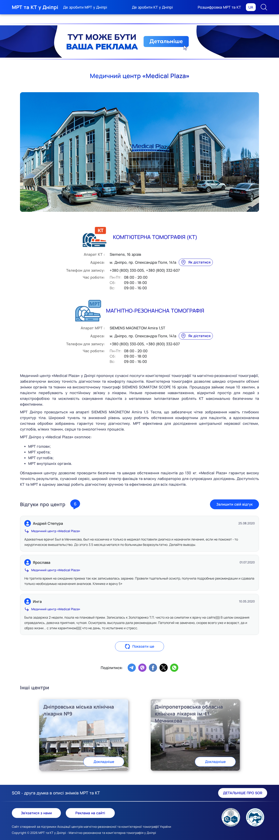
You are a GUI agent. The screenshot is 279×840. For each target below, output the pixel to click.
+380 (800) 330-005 (127, 270)
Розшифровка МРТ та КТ (219, 7)
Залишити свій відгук (234, 504)
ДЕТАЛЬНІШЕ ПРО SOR (242, 793)
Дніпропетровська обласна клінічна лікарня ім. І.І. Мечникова (189, 713)
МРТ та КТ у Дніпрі (35, 7)
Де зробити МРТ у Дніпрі (85, 7)
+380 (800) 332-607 (163, 270)
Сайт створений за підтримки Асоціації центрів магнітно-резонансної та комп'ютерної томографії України (91, 826)
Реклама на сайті (90, 813)
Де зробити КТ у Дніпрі (152, 7)
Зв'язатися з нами (36, 813)
